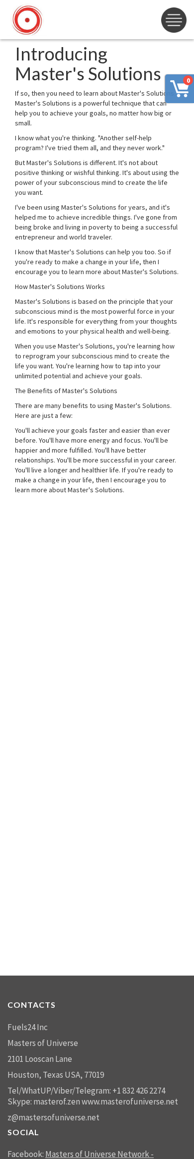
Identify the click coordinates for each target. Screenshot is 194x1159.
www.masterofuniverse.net (130, 1101)
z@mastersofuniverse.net (53, 1117)
